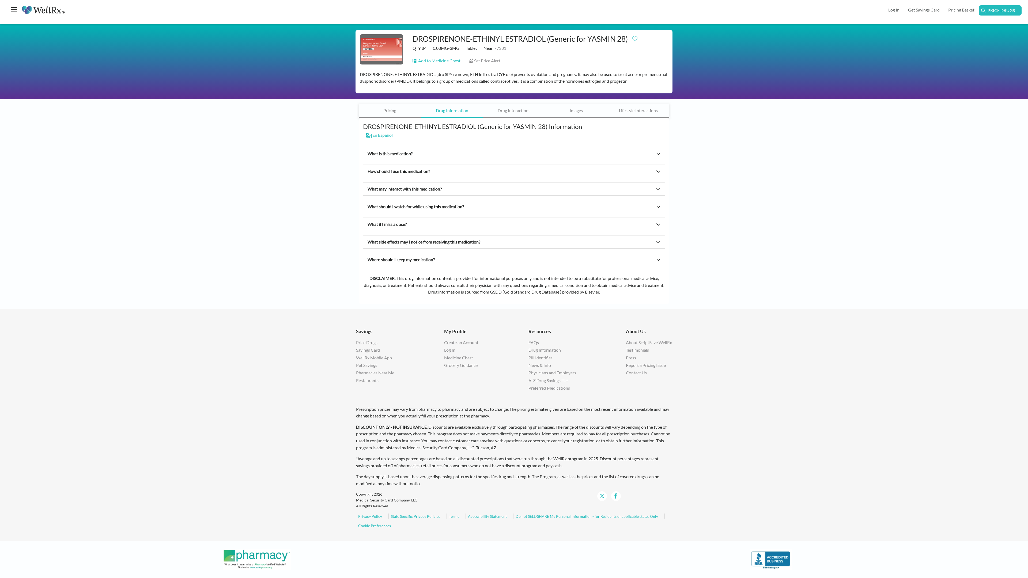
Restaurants (367, 380)
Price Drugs (1001, 10)
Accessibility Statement (487, 516)
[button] (436, 60)
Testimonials (637, 349)
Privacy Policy (370, 516)
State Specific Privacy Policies (415, 516)
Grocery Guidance (461, 365)
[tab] (390, 111)
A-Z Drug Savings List (548, 380)
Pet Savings (366, 365)
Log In (449, 349)
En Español (382, 135)
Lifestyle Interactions (638, 110)
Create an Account (461, 342)
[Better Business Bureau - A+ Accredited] (771, 558)
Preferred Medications (549, 387)
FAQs (533, 342)
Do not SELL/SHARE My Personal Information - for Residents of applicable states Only (587, 516)
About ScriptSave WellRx (649, 342)
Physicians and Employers (552, 372)
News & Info (539, 365)
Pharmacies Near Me (375, 372)
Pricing (389, 110)
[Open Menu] (13, 10)
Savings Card (368, 349)
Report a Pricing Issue (646, 365)
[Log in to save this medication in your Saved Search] (634, 37)
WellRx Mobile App (374, 357)
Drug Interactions (514, 110)
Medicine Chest (458, 357)
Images (576, 110)
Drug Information (452, 110)
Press (631, 357)
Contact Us (636, 372)
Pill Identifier (540, 357)
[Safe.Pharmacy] (257, 558)
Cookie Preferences (374, 525)
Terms (454, 516)
